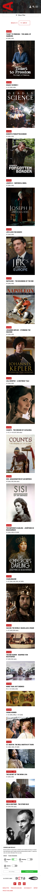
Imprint (36, 888)
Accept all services (29, 871)
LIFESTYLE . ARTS (11, 771)
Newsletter (6, 888)
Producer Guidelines (16, 888)
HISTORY (9, 31)
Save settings (11, 871)
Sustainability (28, 888)
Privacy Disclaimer (8, 891)
